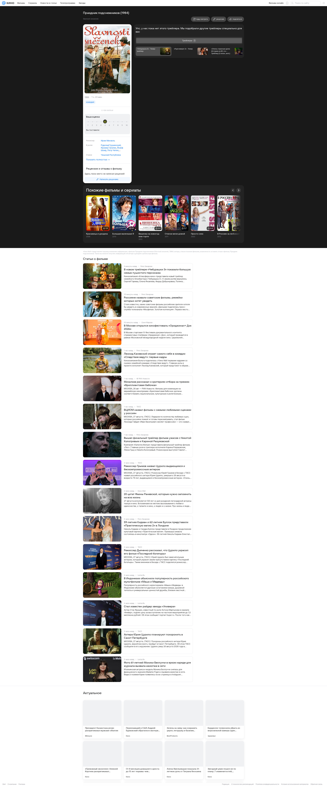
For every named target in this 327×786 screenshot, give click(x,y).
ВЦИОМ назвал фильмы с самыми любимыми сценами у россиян (157, 412)
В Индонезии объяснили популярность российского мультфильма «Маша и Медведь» (156, 580)
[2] (93, 125)
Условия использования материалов (294, 784)
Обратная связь (316, 784)
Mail (4, 784)
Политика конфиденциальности (267, 784)
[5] (105, 125)
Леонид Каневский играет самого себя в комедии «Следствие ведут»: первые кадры (154, 355)
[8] (118, 125)
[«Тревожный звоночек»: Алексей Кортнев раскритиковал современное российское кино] (102, 760)
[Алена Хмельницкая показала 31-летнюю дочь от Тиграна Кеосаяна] (184, 760)
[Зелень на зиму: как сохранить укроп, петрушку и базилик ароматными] (184, 719)
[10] (127, 125)
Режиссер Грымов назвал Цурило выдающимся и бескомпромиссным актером (154, 468)
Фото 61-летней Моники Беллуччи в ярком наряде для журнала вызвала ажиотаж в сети (157, 664)
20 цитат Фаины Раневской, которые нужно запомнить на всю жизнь (157, 496)
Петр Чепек (113, 150)
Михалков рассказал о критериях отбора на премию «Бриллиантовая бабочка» (156, 383)
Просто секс (197, 234)
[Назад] (233, 190)
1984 (87, 97)
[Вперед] (238, 190)
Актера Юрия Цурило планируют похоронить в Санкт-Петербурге (153, 636)
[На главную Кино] (10, 3)
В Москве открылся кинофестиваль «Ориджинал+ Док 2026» (157, 327)
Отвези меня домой (175, 234)
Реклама (22, 784)
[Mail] (4, 3)
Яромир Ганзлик (108, 148)
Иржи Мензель (108, 140)
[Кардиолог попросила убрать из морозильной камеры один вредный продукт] (225, 719)
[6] (110, 125)
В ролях (89, 145)
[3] (97, 125)
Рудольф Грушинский (111, 145)
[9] (122, 125)
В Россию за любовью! (228, 234)
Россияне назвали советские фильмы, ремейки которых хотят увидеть (153, 299)
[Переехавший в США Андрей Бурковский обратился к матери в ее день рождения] (143, 719)
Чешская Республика (111, 155)
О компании (12, 784)
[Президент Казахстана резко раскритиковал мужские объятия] (102, 719)
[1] (88, 125)
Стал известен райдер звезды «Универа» (149, 606)
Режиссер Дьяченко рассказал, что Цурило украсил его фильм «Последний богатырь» (156, 552)
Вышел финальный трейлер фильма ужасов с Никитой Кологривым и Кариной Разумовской (157, 440)
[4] (101, 125)
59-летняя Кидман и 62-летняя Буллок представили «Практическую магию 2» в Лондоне (156, 524)
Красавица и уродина (97, 234)
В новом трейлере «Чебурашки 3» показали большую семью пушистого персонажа (157, 271)
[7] (114, 125)
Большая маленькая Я (123, 234)
